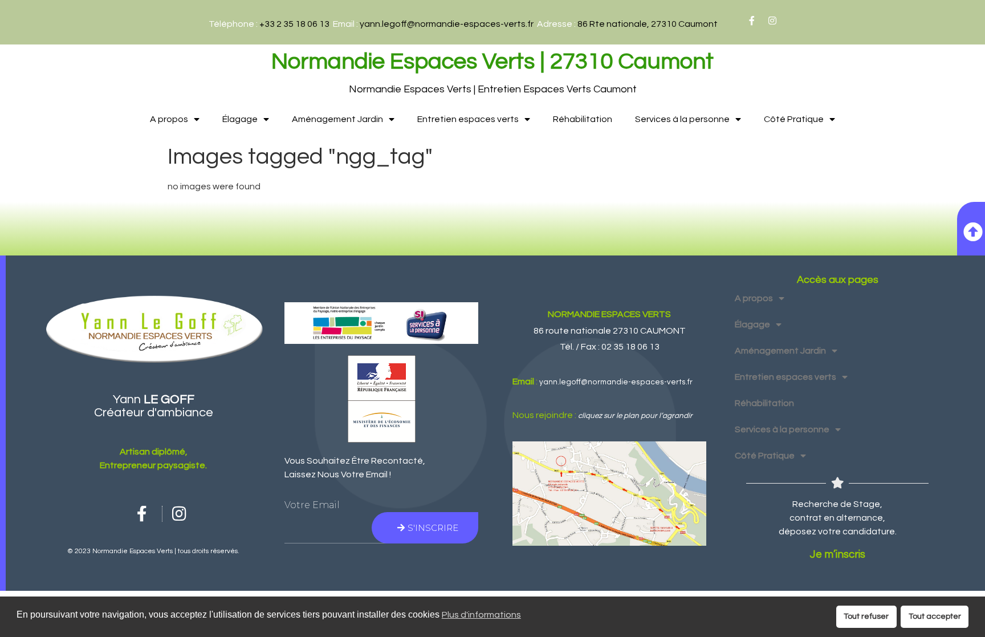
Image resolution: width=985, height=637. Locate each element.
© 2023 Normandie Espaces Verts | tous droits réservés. (153, 551)
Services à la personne (682, 119)
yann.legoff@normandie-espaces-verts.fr (447, 24)
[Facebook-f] (751, 20)
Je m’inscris (837, 554)
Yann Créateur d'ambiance (153, 406)
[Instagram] (772, 20)
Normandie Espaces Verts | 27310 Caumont (492, 61)
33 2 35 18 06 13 (296, 24)
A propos (169, 119)
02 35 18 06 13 (630, 346)
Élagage (240, 119)
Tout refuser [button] (866, 616)
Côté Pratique (794, 119)
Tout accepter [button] (935, 616)
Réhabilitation (582, 119)
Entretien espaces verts (468, 119)
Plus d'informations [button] (481, 614)
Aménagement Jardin (337, 119)
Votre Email (312, 505)
